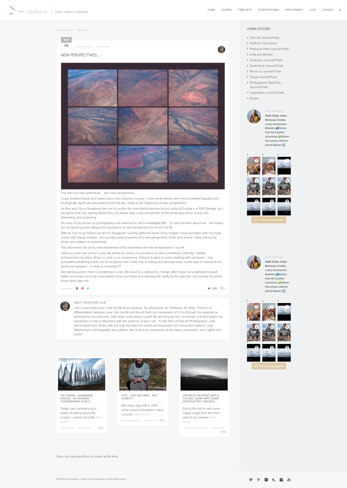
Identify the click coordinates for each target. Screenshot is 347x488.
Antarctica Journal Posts (266, 60)
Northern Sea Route (263, 43)
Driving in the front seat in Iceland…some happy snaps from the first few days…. (201, 398)
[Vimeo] (251, 480)
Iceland (189, 427)
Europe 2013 (85, 46)
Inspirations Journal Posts (267, 93)
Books (254, 98)
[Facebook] (266, 480)
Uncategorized (131, 420)
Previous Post (65, 30)
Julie (103, 302)
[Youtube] (289, 480)
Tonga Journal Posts (263, 77)
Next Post (82, 30)
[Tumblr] (274, 480)
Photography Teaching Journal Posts (265, 85)
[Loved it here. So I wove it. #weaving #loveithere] (269, 206)
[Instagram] (281, 480)
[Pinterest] (258, 480)
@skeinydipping (274, 111)
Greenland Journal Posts (266, 66)
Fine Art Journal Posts (264, 38)
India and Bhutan (261, 55)
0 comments (103, 46)
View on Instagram (271, 219)
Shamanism (68, 427)
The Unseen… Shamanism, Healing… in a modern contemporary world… (76, 398)
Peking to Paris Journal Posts (269, 49)
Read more (141, 414)
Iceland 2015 (200, 427)
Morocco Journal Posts (265, 71)
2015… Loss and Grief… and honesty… (139, 397)
